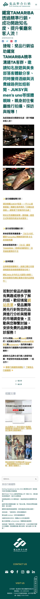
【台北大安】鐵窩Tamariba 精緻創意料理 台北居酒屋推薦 (18, 237)
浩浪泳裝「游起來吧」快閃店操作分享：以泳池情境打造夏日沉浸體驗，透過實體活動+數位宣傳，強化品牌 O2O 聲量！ (19, 526)
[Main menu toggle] (36, 5)
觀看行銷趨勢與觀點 (14, 367)
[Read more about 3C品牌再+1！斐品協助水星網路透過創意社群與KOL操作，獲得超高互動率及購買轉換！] (18, 412)
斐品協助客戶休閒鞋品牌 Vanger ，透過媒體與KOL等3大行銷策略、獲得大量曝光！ (18, 464)
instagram (14, 344)
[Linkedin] (16, 41)
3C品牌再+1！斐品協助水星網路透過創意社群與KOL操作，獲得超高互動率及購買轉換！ (18, 428)
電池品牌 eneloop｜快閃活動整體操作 (13, 515)
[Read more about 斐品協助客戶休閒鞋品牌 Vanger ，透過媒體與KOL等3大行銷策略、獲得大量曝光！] (18, 447)
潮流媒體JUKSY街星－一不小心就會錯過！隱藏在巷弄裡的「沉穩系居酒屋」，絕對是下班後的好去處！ (18, 207)
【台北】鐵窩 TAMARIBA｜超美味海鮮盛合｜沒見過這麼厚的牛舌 (18, 248)
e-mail (16, 338)
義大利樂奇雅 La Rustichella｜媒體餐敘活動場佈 (16, 521)
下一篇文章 (18, 384)
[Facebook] (3, 41)
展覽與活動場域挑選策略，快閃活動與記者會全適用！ (18, 509)
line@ (23, 338)
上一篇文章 (18, 381)
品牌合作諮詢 (35, 586)
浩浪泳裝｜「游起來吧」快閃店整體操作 (14, 512)
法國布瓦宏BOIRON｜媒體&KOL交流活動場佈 (16, 518)
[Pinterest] (11, 41)
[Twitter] (7, 41)
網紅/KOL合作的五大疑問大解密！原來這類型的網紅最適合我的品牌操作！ (18, 278)
